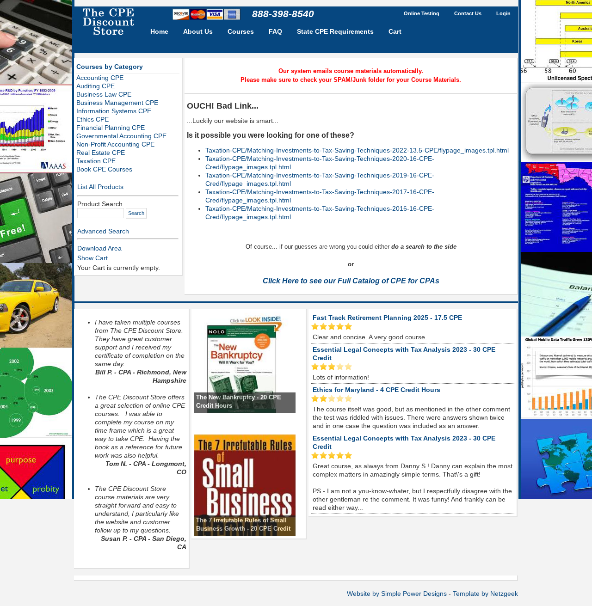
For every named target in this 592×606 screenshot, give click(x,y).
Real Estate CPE (100, 152)
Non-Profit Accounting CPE (115, 144)
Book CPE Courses (104, 169)
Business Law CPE (103, 94)
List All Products (100, 186)
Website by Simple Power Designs (397, 593)
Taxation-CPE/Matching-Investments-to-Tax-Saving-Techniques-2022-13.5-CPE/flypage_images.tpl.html (357, 150)
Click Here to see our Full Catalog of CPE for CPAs (351, 281)
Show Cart (92, 258)
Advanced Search (103, 231)
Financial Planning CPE (110, 127)
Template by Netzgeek (485, 593)
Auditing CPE (95, 86)
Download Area (99, 248)
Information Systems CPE (113, 111)
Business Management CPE (117, 102)
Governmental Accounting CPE (121, 136)
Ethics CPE (92, 119)
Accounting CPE (99, 77)
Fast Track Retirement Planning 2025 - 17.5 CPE (387, 317)
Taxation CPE (96, 161)
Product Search (100, 204)
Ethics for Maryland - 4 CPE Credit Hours (376, 389)
